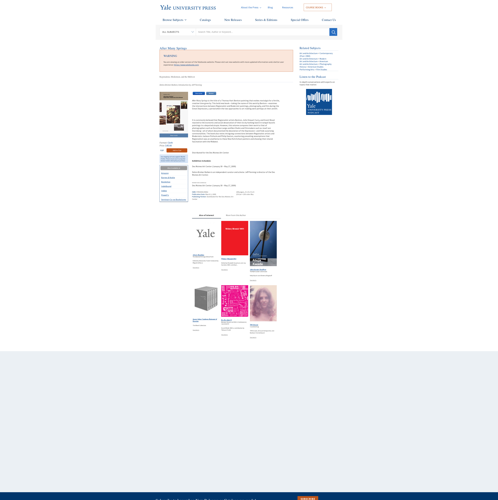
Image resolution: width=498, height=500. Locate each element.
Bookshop (165, 182)
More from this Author (236, 215)
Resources (287, 7)
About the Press (249, 7)
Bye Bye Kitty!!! (226, 320)
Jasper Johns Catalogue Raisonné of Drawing (205, 320)
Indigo (164, 190)
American (324, 61)
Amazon (165, 173)
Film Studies (321, 69)
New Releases (233, 20)
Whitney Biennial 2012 (228, 259)
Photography (325, 64)
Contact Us (329, 20)
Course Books (314, 7)
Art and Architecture (309, 53)
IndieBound (166, 186)
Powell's (165, 195)
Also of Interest (206, 215)
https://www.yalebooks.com (186, 65)
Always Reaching (198, 255)
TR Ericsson (254, 325)
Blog (270, 7)
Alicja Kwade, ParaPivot (258, 269)
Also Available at (173, 168)
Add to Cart (177, 150)
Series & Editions (266, 20)
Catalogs (205, 20)
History (303, 66)
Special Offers (300, 20)
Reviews (211, 93)
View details (196, 267)
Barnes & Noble (168, 177)
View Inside (174, 135)
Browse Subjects (173, 20)
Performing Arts (307, 69)
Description (198, 93)
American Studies (315, 66)
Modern (323, 58)
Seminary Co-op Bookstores (173, 199)
